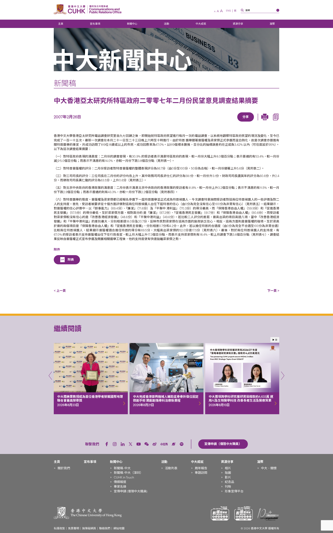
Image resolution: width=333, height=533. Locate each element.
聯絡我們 (104, 528)
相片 (228, 468)
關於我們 (64, 468)
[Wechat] (146, 444)
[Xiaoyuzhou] (174, 444)
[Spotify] (182, 444)
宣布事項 (95, 23)
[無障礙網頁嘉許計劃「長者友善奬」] (243, 513)
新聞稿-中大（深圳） (128, 473)
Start (273, 340)
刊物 (228, 487)
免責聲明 (73, 528)
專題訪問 (201, 473)
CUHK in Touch (124, 477)
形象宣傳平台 (234, 491)
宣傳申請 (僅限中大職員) (130, 491)
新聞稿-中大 (122, 468)
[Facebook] (217, 122)
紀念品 (229, 482)
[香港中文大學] (70, 9)
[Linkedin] (225, 122)
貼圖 (228, 473)
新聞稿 (65, 83)
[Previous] (50, 375)
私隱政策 (59, 528)
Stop (276, 340)
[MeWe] (265, 122)
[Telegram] (241, 122)
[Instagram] (115, 444)
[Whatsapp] (257, 122)
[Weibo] (154, 444)
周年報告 (201, 468)
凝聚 (272, 23)
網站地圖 (119, 528)
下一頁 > (273, 291)
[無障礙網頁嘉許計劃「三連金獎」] (220, 513)
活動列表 (171, 468)
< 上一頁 (60, 291)
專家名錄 (120, 487)
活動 (166, 23)
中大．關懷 (269, 468)
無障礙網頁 (89, 528)
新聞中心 (132, 23)
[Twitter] (233, 122)
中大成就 (201, 23)
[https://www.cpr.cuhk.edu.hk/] (104, 9)
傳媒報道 (120, 482)
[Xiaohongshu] (164, 444)
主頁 (60, 23)
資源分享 (238, 23)
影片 (228, 477)
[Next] (282, 375)
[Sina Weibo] (249, 122)
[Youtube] (138, 444)
